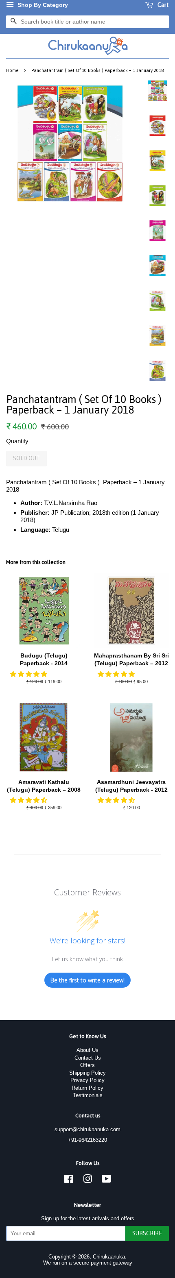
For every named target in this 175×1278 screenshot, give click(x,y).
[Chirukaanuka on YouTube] (106, 1181)
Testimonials (88, 1095)
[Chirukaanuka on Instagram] (87, 1181)
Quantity (17, 441)
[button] (29, 674)
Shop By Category (42, 5)
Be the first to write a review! (87, 980)
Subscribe (147, 1233)
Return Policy (87, 1088)
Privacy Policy (87, 1080)
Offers (87, 1065)
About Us (87, 1050)
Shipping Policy (87, 1073)
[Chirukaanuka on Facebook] (68, 1181)
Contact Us (87, 1058)
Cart (162, 5)
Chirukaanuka (109, 1257)
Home (12, 70)
